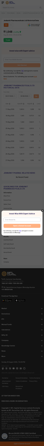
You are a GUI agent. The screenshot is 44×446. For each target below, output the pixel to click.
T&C (20, 231)
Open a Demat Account (22, 226)
